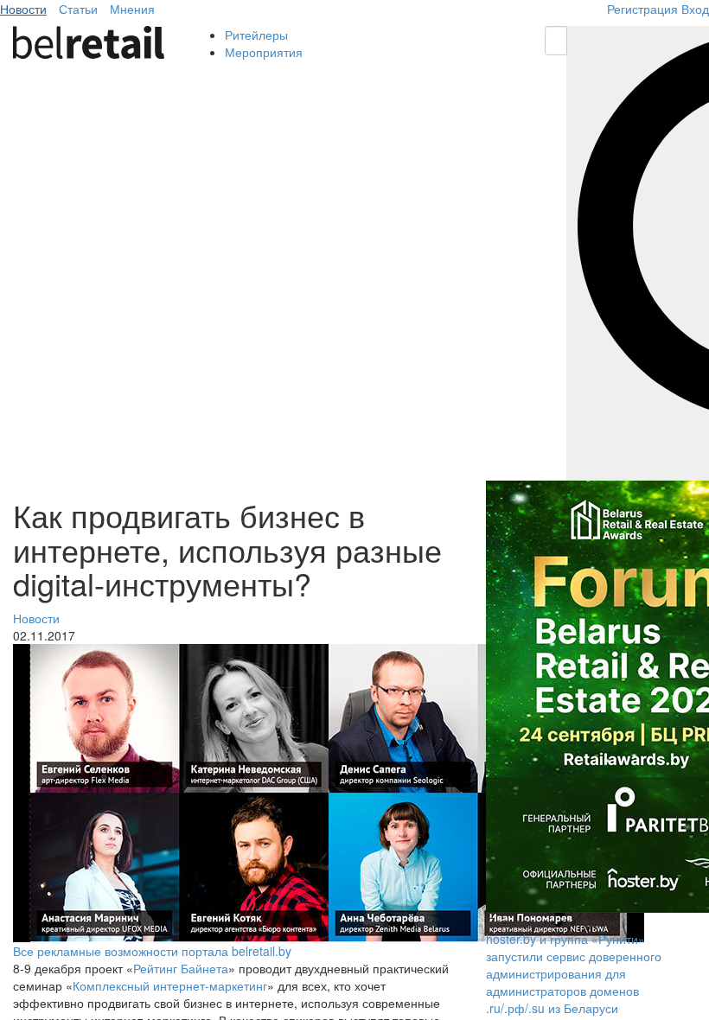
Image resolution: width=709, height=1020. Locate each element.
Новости (23, 8)
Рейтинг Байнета (180, 968)
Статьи (78, 8)
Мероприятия (264, 52)
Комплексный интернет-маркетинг (170, 985)
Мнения (132, 8)
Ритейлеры (256, 34)
